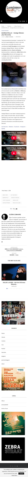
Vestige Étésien (6, 202)
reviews (3, 341)
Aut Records (5, 126)
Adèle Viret (5, 195)
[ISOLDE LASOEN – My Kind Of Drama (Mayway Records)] (14, 272)
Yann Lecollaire (16, 202)
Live (3, 344)
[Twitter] (20, 21)
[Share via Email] (16, 208)
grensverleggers (6, 360)
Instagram (22, 126)
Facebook (16, 126)
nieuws (3, 337)
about (3, 363)
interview (4, 352)
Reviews (9, 26)
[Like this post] (11, 208)
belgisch (4, 356)
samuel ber (15, 200)
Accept (21, 473)
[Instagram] (22, 21)
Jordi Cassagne (6, 200)
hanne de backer (15, 197)
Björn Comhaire (9, 36)
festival (3, 348)
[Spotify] (17, 466)
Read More (14, 475)
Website (11, 126)
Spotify (3, 128)
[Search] (26, 21)
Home (3, 26)
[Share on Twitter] (14, 209)
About (3, 400)
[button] (3, 276)
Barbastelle (5, 197)
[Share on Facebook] (13, 208)
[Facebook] (10, 466)
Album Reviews (17, 26)
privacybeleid (5, 404)
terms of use (5, 408)
